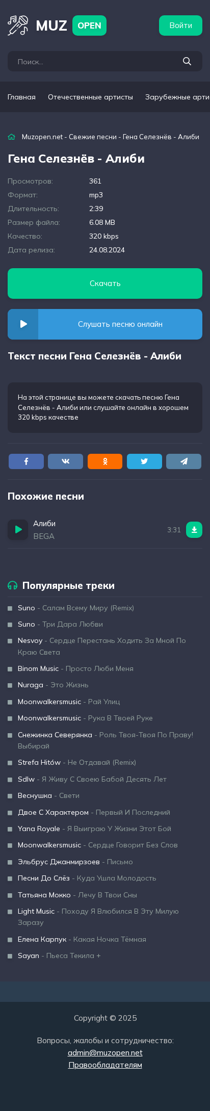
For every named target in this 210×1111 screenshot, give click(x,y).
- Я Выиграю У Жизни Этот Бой (94, 828)
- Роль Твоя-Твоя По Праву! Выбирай (105, 740)
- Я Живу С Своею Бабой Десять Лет (92, 779)
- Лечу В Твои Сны (77, 894)
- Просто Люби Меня (76, 668)
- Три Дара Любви (60, 624)
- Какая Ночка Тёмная (82, 939)
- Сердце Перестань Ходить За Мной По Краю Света (102, 646)
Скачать (105, 283)
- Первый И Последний (94, 812)
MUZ (68, 25)
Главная (22, 96)
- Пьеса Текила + (59, 955)
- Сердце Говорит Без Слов (98, 844)
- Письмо (75, 861)
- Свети (49, 795)
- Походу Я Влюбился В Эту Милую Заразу (98, 917)
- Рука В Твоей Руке (85, 717)
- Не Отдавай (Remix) (77, 762)
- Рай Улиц (69, 701)
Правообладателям (105, 1065)
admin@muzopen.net (105, 1052)
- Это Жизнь (53, 684)
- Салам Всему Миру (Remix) (76, 607)
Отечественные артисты (90, 96)
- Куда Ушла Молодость (87, 878)
